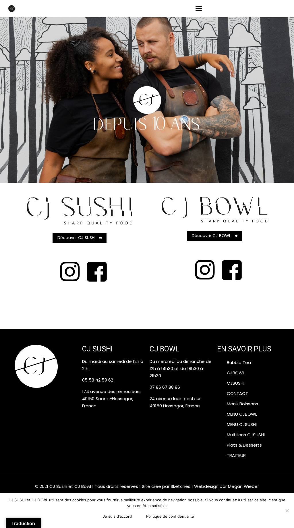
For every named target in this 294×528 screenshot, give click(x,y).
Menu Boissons (242, 404)
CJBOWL (236, 373)
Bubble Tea (239, 362)
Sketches (180, 486)
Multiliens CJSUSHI (246, 435)
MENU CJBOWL (242, 414)
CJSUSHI (235, 383)
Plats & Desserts (244, 445)
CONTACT (237, 393)
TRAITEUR (236, 455)
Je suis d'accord (117, 516)
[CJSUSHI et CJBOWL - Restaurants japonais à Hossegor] (11, 8)
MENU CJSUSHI (242, 424)
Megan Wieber (243, 486)
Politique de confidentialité (170, 516)
